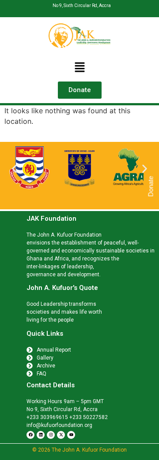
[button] (79, 67)
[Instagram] (51, 435)
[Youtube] (71, 435)
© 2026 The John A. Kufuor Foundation (79, 450)
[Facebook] (30, 435)
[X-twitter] (61, 435)
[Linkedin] (41, 435)
